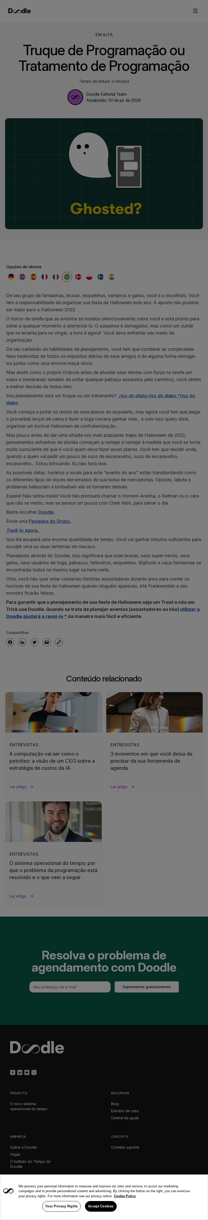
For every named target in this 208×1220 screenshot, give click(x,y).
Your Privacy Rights (61, 1206)
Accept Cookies (100, 1206)
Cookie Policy (125, 1196)
